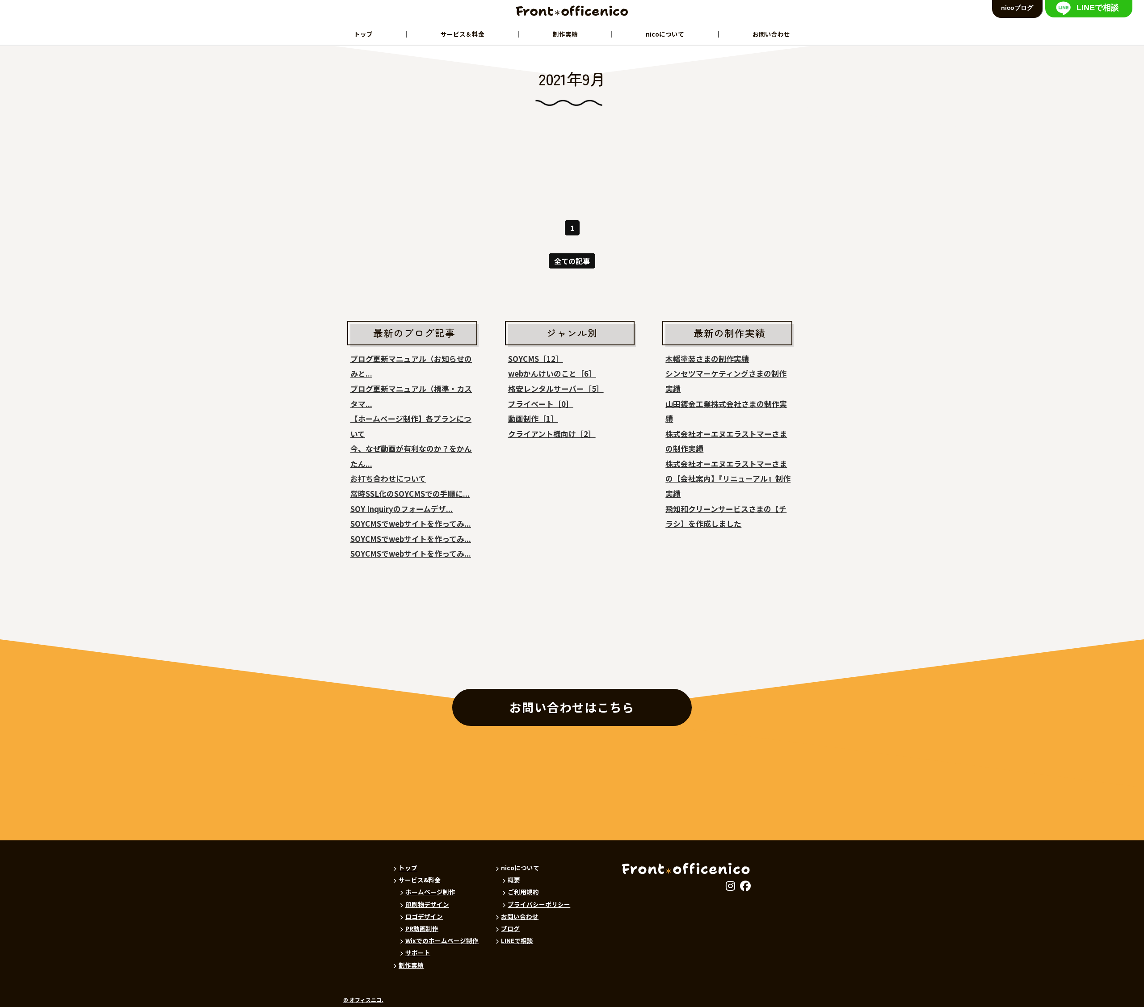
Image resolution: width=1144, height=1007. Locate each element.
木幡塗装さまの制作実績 (707, 358)
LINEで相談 (517, 940)
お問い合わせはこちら (572, 707)
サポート (417, 952)
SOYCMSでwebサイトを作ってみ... (410, 523)
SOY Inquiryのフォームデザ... (401, 509)
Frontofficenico (572, 11)
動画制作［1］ (533, 418)
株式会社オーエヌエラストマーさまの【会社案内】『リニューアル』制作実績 (728, 478)
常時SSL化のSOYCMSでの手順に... (410, 493)
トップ (363, 34)
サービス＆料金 (462, 34)
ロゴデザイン (424, 916)
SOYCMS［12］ (535, 358)
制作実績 (565, 34)
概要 (514, 879)
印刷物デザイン (427, 904)
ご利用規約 (523, 891)
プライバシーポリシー (539, 904)
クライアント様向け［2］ (552, 433)
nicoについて (665, 34)
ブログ (510, 928)
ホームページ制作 (430, 891)
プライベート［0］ (540, 404)
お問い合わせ (771, 34)
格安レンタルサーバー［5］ (556, 388)
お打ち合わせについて (388, 478)
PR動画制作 (421, 928)
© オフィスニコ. (363, 1000)
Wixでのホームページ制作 (442, 940)
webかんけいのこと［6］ (552, 373)
